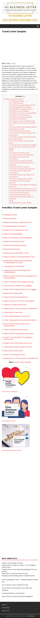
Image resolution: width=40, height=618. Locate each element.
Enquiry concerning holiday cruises (21, 121)
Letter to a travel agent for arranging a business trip (18, 338)
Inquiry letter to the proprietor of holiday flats (21, 308)
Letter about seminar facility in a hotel (22, 191)
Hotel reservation (15, 103)
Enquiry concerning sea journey (20, 117)
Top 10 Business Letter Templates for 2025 (15, 585)
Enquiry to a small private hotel (20, 161)
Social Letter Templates (9, 391)
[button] (37, 26)
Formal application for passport (19, 107)
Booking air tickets (16, 101)
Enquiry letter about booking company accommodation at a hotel (18, 262)
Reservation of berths (17, 119)
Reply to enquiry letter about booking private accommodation (20, 277)
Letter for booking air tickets (19, 195)
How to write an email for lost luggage (22, 145)
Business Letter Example (9, 563)
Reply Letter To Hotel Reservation (12, 573)
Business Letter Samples (22, 362)
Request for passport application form (21, 105)
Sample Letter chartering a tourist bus (22, 189)
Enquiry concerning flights (18, 111)
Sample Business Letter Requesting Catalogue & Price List (19, 569)
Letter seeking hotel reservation (20, 179)
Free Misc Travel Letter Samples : (13, 99)
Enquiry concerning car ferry (19, 115)
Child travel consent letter (18, 193)
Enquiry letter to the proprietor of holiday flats (21, 358)
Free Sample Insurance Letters (11, 450)
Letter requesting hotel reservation (21, 169)
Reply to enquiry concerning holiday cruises (19, 257)
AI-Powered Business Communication (13, 593)
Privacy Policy (5, 607)
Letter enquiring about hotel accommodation (20, 320)
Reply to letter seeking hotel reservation (19, 333)
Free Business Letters (9, 421)
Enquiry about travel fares (18, 167)
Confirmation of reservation (19, 131)
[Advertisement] (20, 48)
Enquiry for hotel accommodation (21, 155)
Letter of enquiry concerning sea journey (19, 282)
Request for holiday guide (18, 153)
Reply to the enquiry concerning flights (22, 113)
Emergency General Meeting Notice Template (15, 576)
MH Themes (31, 616)
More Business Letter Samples (20, 203)
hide (23, 96)
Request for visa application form (20, 109)
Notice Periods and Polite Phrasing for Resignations (17, 596)
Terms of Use (5, 610)
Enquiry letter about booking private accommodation (17, 271)
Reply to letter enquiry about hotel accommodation (16, 325)
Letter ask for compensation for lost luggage (20, 289)
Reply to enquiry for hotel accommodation (19, 301)
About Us (4, 604)
